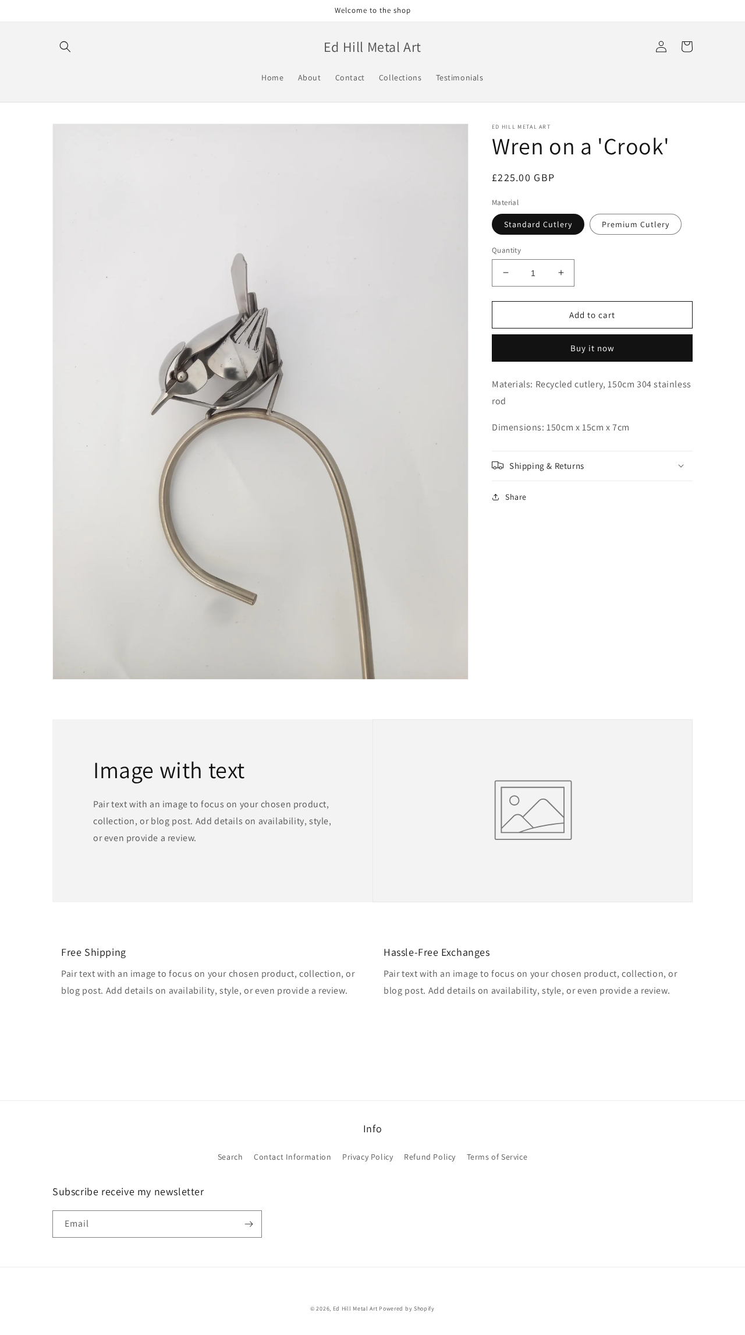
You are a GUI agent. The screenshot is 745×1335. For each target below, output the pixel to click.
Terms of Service (497, 1157)
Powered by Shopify (407, 1308)
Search (230, 1157)
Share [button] (516, 496)
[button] (65, 46)
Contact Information (292, 1157)
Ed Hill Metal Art (355, 1308)
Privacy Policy (367, 1157)
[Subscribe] (248, 1224)
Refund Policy (430, 1157)
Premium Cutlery (635, 223)
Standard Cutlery (538, 223)
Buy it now (592, 348)
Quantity (506, 250)
